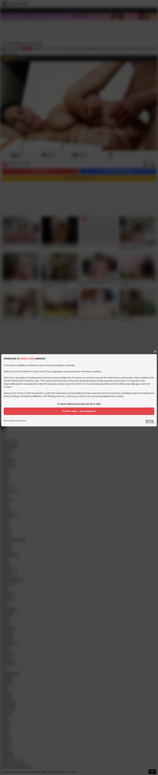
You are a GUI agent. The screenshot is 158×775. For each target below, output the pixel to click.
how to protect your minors (15, 421)
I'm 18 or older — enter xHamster (79, 411)
